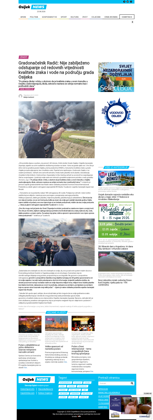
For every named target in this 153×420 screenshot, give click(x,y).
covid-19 (83, 397)
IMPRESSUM (103, 389)
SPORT (64, 17)
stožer (63, 397)
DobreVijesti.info (27, 389)
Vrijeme (71, 386)
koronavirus (65, 383)
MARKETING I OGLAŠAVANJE (109, 393)
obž (84, 390)
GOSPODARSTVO (49, 17)
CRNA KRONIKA (111, 17)
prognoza (83, 386)
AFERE (23, 17)
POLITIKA (34, 17)
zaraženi (75, 393)
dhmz (62, 386)
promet (63, 390)
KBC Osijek (87, 393)
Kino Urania (74, 390)
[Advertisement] (76, 37)
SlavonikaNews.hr (45, 389)
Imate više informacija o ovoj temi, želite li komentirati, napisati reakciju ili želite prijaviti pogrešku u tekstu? (55, 307)
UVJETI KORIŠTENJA (106, 396)
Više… (25, 368)
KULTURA (75, 17)
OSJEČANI (96, 17)
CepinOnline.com (27, 393)
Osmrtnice (102, 407)
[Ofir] (79, 416)
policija (77, 383)
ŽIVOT (85, 17)
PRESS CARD (103, 400)
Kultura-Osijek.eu (45, 393)
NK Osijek (64, 393)
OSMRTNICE (127, 17)
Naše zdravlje (26, 89)
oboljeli (73, 397)
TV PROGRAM (103, 403)
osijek (87, 383)
